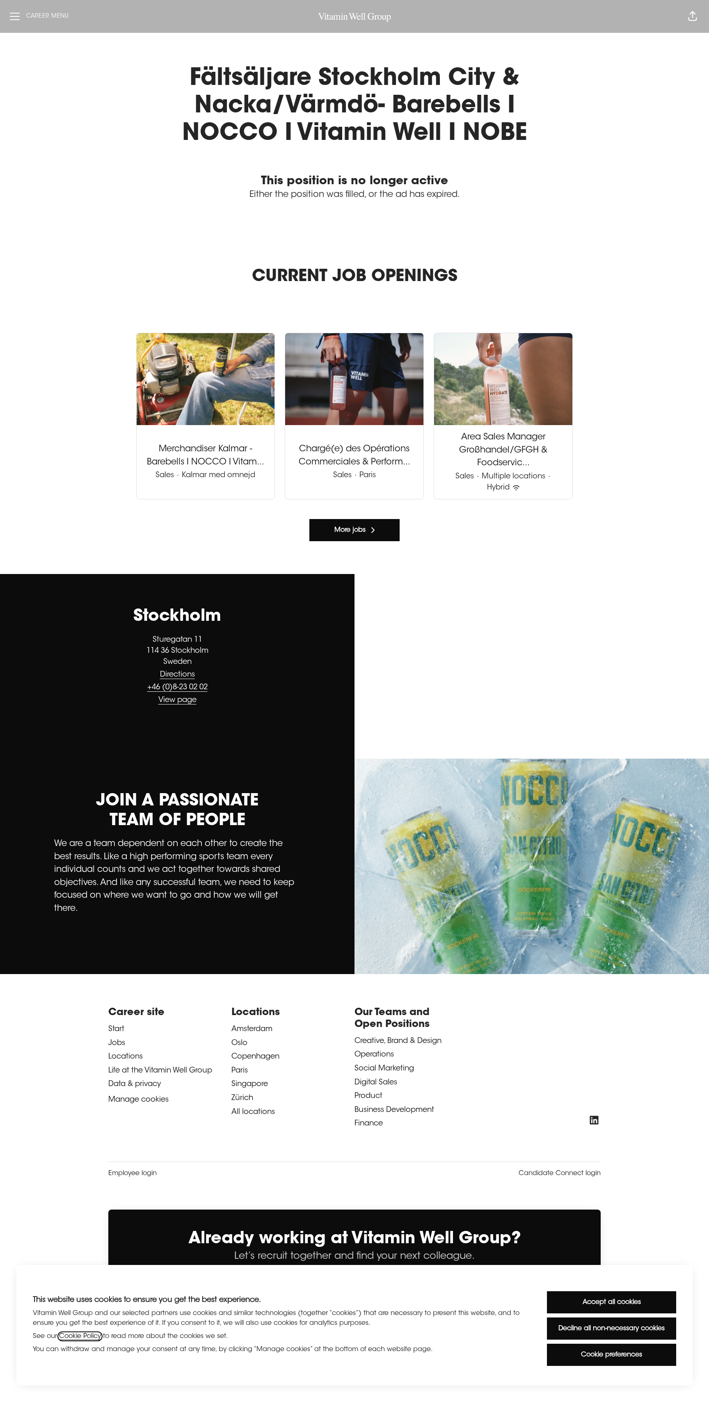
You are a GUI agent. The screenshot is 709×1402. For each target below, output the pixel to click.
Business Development (394, 1110)
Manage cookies (138, 1100)
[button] (692, 16)
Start (116, 1029)
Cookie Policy (80, 1336)
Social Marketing (384, 1069)
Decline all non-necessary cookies (611, 1328)
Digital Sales (375, 1082)
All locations (253, 1112)
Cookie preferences (611, 1355)
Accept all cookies (612, 1302)
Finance (368, 1124)
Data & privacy (134, 1084)
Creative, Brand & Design (397, 1041)
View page (177, 700)
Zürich (242, 1098)
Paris (239, 1071)
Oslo (239, 1043)
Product (368, 1096)
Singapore (249, 1084)
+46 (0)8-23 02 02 (177, 687)
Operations (374, 1055)
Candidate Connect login (560, 1173)
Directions (177, 675)
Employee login (132, 1173)
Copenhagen (255, 1057)
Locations (125, 1057)
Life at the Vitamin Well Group (160, 1071)
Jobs (116, 1043)
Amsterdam (251, 1029)
